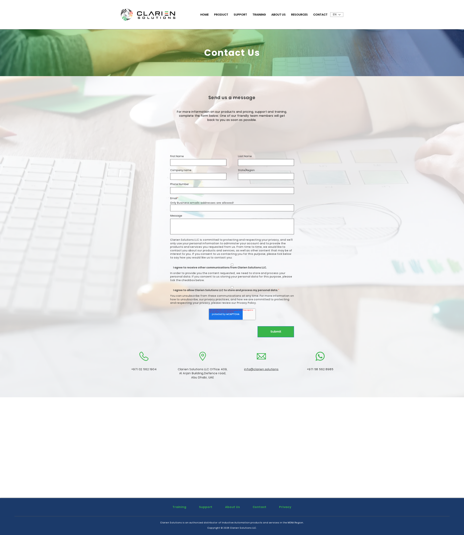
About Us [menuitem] (232, 507)
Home (204, 15)
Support (240, 15)
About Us (278, 15)
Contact (320, 15)
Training (259, 15)
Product (221, 15)
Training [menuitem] (179, 507)
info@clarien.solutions (261, 369)
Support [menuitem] (206, 507)
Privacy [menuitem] (285, 507)
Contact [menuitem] (260, 507)
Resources (299, 15)
